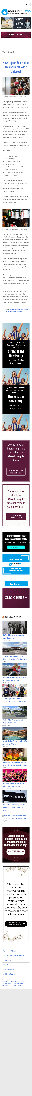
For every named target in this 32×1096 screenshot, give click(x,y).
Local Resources (7, 960)
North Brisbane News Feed (13, 617)
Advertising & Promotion (16, 985)
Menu (28, 4)
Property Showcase (8, 969)
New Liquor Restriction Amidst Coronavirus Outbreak (16, 67)
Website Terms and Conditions (18, 982)
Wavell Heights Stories (9, 951)
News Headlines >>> (16, 584)
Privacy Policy (5, 982)
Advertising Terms (6, 983)
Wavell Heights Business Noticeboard (13, 955)
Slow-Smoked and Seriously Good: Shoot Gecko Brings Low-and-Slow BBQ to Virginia (14, 807)
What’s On (5, 965)
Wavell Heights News (7, 980)
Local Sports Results (8, 974)
